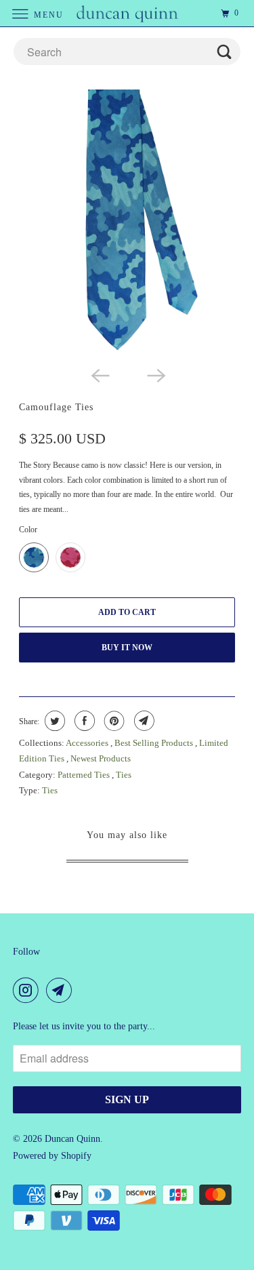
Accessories (88, 743)
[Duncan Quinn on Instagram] (28, 990)
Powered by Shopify (52, 1156)
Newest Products (100, 758)
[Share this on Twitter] (53, 721)
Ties (123, 775)
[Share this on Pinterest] (113, 721)
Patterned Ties (85, 775)
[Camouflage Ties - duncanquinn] (126, 224)
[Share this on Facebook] (83, 721)
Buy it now (127, 647)
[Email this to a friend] (142, 721)
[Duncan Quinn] (127, 13)
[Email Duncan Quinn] (61, 990)
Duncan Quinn (72, 1139)
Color (28, 529)
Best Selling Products (154, 743)
